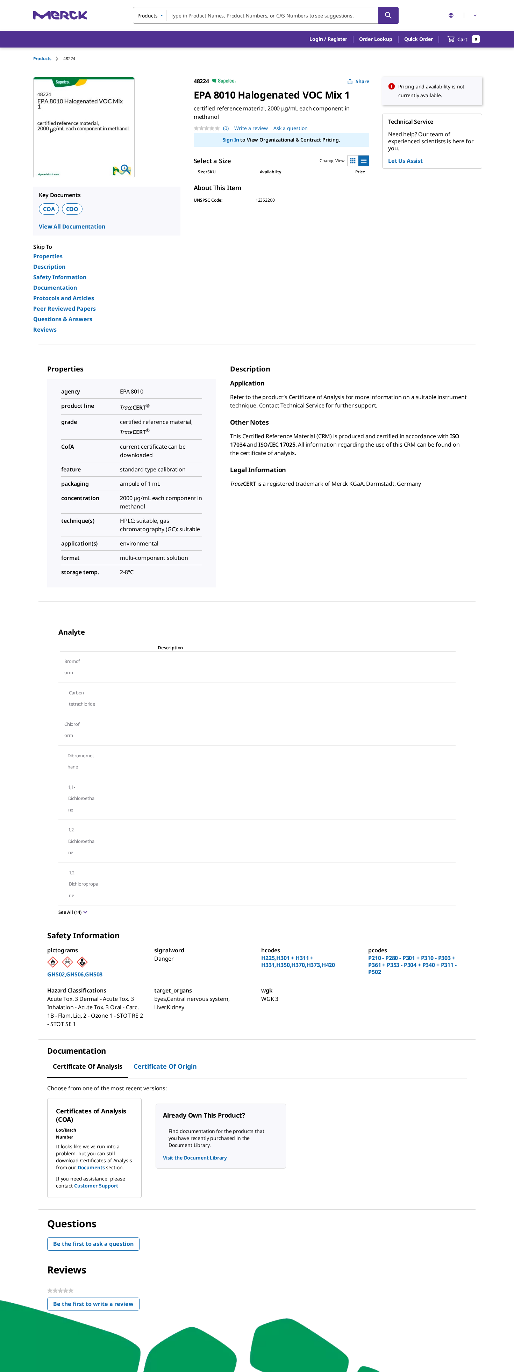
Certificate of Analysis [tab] (87, 1066)
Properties (48, 256)
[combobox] (266, 15)
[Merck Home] (60, 15)
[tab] (48, 58)
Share (362, 81)
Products (42, 59)
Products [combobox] (147, 15)
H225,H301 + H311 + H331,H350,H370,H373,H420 (298, 961)
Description (49, 266)
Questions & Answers (62, 319)
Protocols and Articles (63, 298)
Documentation (55, 287)
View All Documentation (72, 226)
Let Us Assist (405, 160)
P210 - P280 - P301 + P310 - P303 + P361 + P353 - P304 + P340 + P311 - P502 (412, 965)
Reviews (45, 329)
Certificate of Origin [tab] (165, 1066)
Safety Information (59, 277)
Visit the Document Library (195, 1157)
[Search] (388, 15)
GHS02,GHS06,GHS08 (74, 974)
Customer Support (96, 1185)
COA (49, 209)
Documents (91, 1167)
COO (72, 209)
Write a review (251, 128)
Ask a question (290, 128)
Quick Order (418, 39)
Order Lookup (375, 39)
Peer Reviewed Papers (64, 308)
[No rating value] (208, 128)
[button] (328, 39)
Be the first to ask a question (93, 1244)
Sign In (231, 139)
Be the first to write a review (96, 1305)
